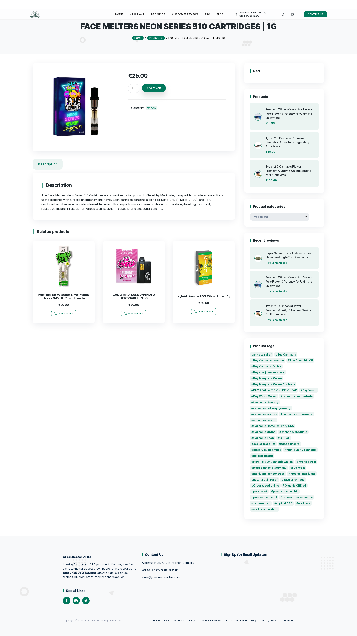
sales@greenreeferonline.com (161, 577)
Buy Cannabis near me (268, 360)
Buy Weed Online (265, 396)
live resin (298, 467)
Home (156, 620)
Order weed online (266, 485)
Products (179, 620)
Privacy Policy (269, 620)
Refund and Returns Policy (241, 620)
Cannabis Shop (263, 438)
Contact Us (287, 620)
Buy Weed (309, 390)
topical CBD (284, 503)
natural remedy (294, 479)
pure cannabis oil (265, 497)
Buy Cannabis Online (267, 366)
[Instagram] (76, 600)
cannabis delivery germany (272, 408)
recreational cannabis (297, 497)
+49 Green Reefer (165, 570)
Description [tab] (47, 164)
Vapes (151, 108)
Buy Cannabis (286, 354)
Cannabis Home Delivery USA (273, 426)
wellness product (265, 509)
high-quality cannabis (301, 450)
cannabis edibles (265, 414)
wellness (304, 503)
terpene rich (261, 503)
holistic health (263, 456)
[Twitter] (86, 600)
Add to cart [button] (65, 313)
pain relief (260, 491)
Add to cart (154, 88)
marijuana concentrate (269, 473)
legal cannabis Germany (270, 467)
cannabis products (294, 432)
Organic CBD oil (295, 485)
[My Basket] (292, 14)
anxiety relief (262, 354)
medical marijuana (303, 473)
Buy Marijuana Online (267, 378)
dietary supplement (267, 450)
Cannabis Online (264, 432)
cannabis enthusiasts (297, 414)
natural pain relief (265, 479)
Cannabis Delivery (265, 402)
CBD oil (285, 438)
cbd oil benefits (264, 444)
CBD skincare (290, 444)
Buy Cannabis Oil (301, 360)
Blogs (192, 620)
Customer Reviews (210, 620)
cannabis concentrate (297, 396)
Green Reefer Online (77, 557)
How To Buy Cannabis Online (273, 461)
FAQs (167, 620)
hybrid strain (307, 461)
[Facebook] (66, 600)
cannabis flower (264, 420)
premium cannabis (285, 491)
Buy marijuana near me (268, 372)
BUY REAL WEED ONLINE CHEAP (275, 390)
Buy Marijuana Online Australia (274, 384)
